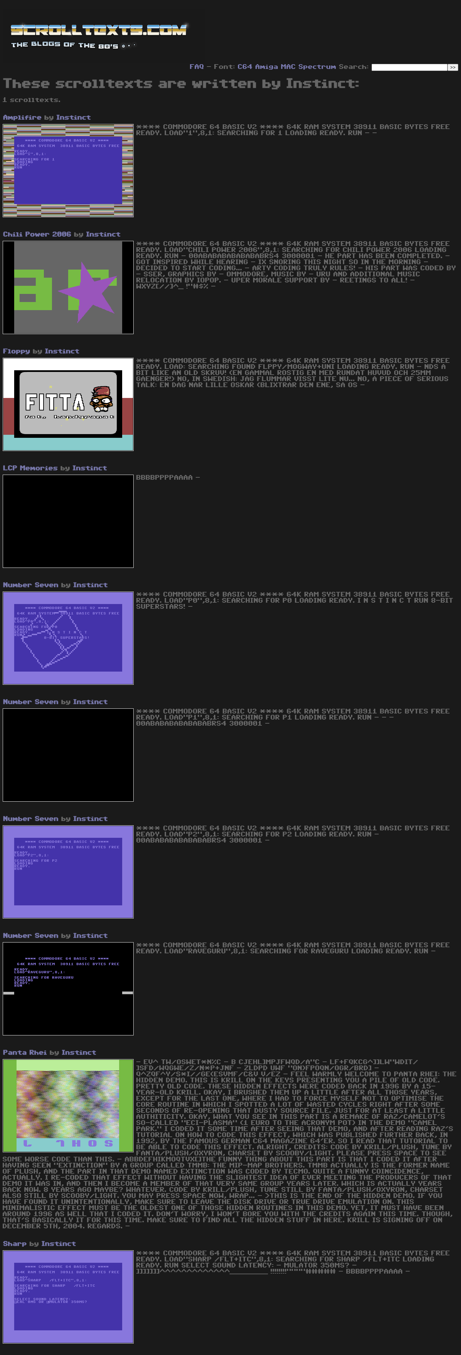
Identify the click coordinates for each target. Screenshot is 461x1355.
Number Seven (31, 585)
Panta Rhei (25, 1052)
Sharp (15, 1244)
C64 (245, 67)
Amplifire (22, 117)
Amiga (266, 67)
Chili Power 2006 (37, 234)
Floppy (16, 351)
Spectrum (317, 67)
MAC (288, 67)
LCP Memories (30, 468)
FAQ (197, 67)
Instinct (74, 117)
